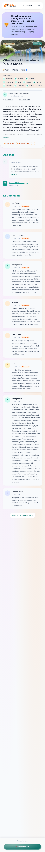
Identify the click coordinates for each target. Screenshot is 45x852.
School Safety (9, 143)
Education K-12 (9, 44)
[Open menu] (39, 5)
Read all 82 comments (22, 515)
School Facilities (23, 143)
